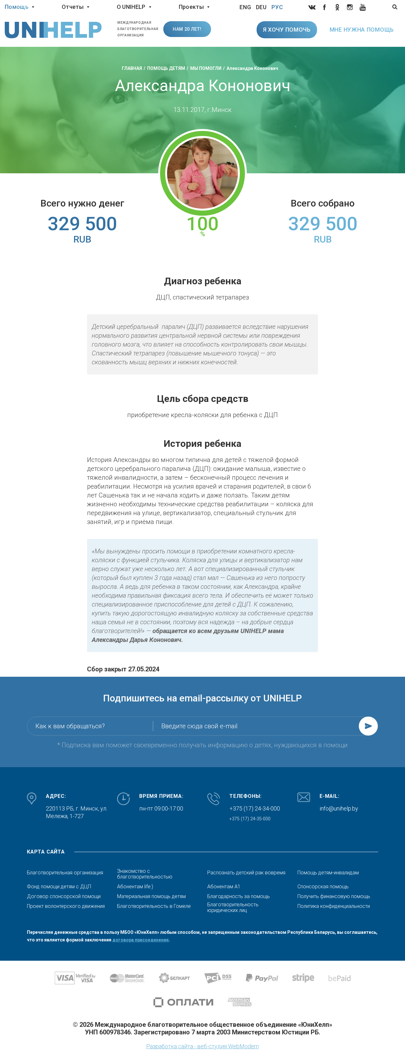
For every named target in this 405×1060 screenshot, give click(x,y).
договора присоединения (140, 939)
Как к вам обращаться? (70, 726)
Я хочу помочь (287, 29)
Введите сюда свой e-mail (199, 726)
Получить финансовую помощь (333, 896)
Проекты (191, 6)
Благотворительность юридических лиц (233, 907)
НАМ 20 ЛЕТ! (187, 29)
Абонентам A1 (223, 887)
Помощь (16, 6)
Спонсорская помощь (323, 887)
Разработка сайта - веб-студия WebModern (202, 1046)
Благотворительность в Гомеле (154, 906)
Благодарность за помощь (238, 896)
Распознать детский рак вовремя (246, 873)
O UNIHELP (131, 6)
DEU (261, 7)
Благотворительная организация (65, 873)
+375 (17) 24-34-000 (254, 808)
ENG (245, 7)
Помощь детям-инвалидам (328, 873)
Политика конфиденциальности (333, 906)
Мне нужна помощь (362, 29)
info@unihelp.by (339, 808)
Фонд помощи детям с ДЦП (59, 887)
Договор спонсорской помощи (64, 896)
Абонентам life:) (135, 887)
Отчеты (73, 6)
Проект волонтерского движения (66, 906)
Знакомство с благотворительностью (144, 874)
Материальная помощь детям (151, 896)
